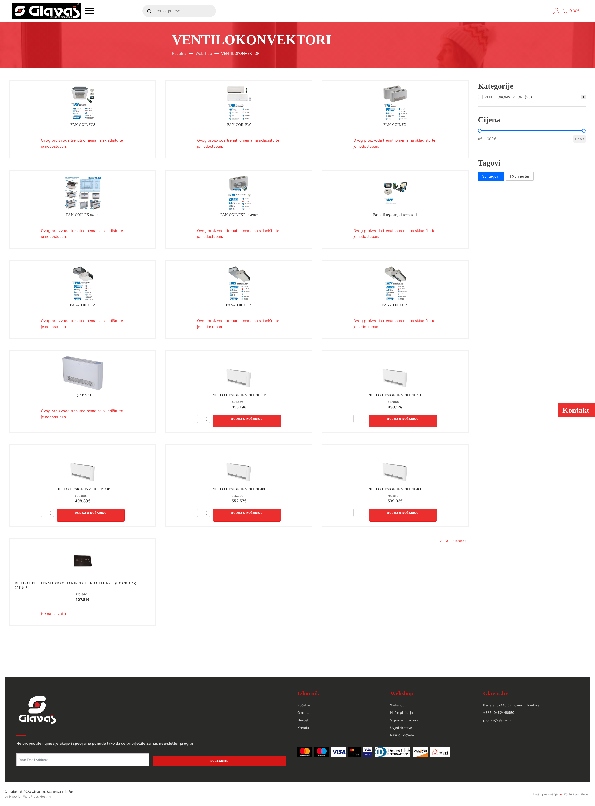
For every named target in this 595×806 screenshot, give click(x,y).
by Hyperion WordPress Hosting (28, 796)
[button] (556, 11)
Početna (179, 53)
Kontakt (303, 728)
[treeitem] (532, 97)
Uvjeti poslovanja (545, 794)
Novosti (303, 720)
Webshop (204, 53)
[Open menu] (89, 11)
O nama (303, 713)
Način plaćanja (401, 713)
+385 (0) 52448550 (498, 713)
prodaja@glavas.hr (497, 720)
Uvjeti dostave (401, 728)
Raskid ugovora (402, 735)
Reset (579, 139)
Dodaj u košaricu (247, 419)
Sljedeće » (459, 540)
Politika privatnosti (577, 794)
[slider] (480, 131)
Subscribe (219, 761)
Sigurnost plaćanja (404, 720)
